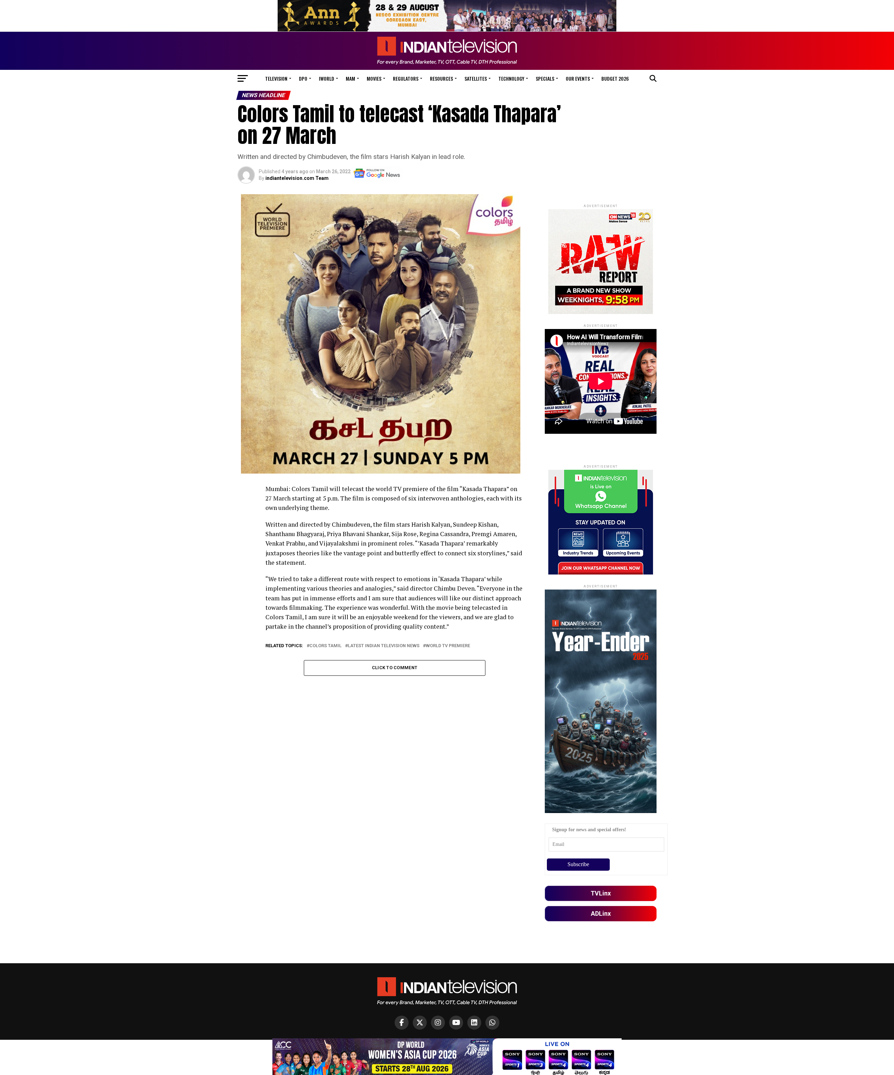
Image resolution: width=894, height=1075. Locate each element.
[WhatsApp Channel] (492, 1023)
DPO (303, 78)
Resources (441, 78)
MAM (350, 78)
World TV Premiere (448, 646)
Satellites (475, 78)
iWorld (326, 78)
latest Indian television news (383, 646)
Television (276, 78)
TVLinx (601, 893)
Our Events (578, 78)
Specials (545, 78)
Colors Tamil (325, 646)
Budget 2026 (615, 78)
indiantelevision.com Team (297, 178)
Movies (374, 78)
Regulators (405, 78)
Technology (511, 78)
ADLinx (601, 913)
